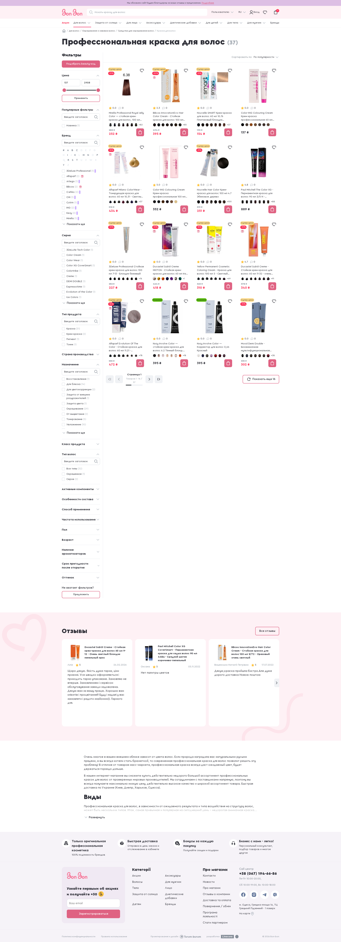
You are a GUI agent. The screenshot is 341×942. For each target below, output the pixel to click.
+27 (228, 125)
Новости (209, 881)
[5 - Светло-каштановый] (259, 355)
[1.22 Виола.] (207, 201)
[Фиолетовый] (171, 278)
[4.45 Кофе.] (215, 124)
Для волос (79, 23)
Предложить (81, 594)
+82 (141, 125)
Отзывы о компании (216, 894)
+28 (273, 355)
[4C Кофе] (255, 124)
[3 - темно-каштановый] (119, 278)
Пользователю (220, 12)
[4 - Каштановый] (255, 355)
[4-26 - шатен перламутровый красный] (268, 278)
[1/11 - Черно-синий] (158, 124)
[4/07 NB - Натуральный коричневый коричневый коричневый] (268, 201)
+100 (229, 201)
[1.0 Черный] (110, 124)
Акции (65, 23)
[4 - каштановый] (123, 278)
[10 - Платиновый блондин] (175, 201)
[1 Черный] (242, 124)
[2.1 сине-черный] (114, 124)
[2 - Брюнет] (114, 355)
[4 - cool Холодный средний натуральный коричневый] (211, 278)
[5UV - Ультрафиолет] (131, 201)
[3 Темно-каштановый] (246, 124)
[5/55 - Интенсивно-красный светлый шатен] (268, 355)
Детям (136, 904)
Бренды (274, 23)
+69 (229, 278)
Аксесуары (173, 875)
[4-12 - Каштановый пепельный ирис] (136, 278)
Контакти (209, 875)
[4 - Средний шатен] (119, 201)
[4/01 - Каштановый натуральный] (180, 124)
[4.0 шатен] (127, 124)
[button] (276, 683)
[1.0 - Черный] (198, 278)
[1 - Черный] (154, 201)
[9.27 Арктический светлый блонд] (175, 355)
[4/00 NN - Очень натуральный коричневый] (264, 201)
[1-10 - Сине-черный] (114, 278)
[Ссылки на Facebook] (243, 894)
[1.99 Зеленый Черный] (211, 201)
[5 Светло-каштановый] (268, 124)
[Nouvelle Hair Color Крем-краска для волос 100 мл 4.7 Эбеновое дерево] (214, 179)
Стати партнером (215, 922)
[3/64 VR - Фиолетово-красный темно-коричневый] (255, 201)
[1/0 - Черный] (154, 124)
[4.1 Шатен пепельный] (136, 124)
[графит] (175, 278)
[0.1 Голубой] (202, 355)
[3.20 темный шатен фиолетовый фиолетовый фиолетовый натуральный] (123, 124)
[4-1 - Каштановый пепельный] (131, 278)
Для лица (131, 23)
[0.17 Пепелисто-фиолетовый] (211, 355)
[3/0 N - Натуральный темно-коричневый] (251, 201)
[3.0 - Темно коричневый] (154, 355)
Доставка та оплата (217, 900)
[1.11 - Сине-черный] (110, 201)
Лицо (168, 888)
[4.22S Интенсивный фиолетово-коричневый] (224, 278)
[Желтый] (158, 278)
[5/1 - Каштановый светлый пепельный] (264, 355)
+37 (140, 201)
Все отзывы (267, 630)
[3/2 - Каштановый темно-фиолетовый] (171, 124)
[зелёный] (180, 278)
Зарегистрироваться (93, 913)
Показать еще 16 (263, 379)
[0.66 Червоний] (215, 355)
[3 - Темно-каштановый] (251, 355)
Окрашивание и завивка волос (98, 31)
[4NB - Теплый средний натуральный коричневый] (127, 355)
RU (240, 12)
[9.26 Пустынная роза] (171, 355)
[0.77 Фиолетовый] (224, 355)
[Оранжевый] (163, 278)
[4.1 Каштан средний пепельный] (219, 278)
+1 (184, 278)
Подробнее (208, 3)
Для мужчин (254, 23)
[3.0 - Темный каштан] (207, 278)
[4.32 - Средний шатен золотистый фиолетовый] (136, 355)
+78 (140, 355)
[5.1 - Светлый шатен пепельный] (136, 201)
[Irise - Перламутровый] (154, 278)
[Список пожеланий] (142, 70)
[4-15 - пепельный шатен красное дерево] (259, 278)
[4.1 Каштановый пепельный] (259, 124)
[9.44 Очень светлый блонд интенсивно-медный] (180, 355)
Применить (81, 98)
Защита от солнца (106, 23)
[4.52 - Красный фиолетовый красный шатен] (123, 201)
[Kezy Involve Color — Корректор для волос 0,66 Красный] (214, 333)
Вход (255, 12)
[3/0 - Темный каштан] (167, 124)
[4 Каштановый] (251, 124)
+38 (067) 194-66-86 (258, 873)
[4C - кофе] (171, 201)
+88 (273, 201)
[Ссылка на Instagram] (254, 894)
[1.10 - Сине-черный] (158, 201)
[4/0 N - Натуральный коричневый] (259, 201)
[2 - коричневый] (163, 201)
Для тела (232, 23)
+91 (272, 278)
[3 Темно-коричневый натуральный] (207, 124)
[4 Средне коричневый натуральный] (211, 124)
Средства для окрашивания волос (136, 31)
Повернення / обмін (217, 906)
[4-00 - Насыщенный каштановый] (127, 278)
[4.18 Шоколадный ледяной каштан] (264, 124)
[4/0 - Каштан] (175, 124)
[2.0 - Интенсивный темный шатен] (202, 278)
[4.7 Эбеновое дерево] (219, 124)
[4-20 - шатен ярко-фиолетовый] (264, 278)
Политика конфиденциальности (78, 936)
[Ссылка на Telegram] (264, 894)
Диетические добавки (183, 23)
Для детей (212, 23)
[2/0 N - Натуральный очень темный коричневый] (246, 201)
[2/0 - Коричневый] (163, 124)
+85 (185, 125)
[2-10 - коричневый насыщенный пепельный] (246, 278)
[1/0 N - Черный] (242, 201)
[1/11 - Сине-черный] (246, 355)
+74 (140, 278)
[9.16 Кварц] (158, 355)
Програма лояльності (210, 914)
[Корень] (64, 31)
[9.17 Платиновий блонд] (163, 355)
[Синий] (167, 278)
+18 (184, 355)
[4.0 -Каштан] (215, 278)
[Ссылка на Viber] (275, 894)
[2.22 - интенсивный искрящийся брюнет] (167, 201)
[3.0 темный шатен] (119, 124)
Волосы (137, 881)
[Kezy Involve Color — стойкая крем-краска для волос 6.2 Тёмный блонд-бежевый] (170, 333)
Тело (135, 888)
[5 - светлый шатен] (127, 201)
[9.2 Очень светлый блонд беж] (167, 355)
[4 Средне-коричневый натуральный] (224, 201)
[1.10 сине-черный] (198, 124)
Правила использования (114, 936)
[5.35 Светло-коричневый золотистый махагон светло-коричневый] (224, 124)
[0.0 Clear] (198, 355)
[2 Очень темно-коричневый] (202, 124)
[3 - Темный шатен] (114, 201)
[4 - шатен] (255, 278)
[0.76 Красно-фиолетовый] (219, 355)
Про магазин (211, 888)
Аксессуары (153, 23)
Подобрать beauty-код (81, 64)
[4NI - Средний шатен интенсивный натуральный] (131, 355)
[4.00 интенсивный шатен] (131, 124)
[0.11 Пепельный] (207, 355)
